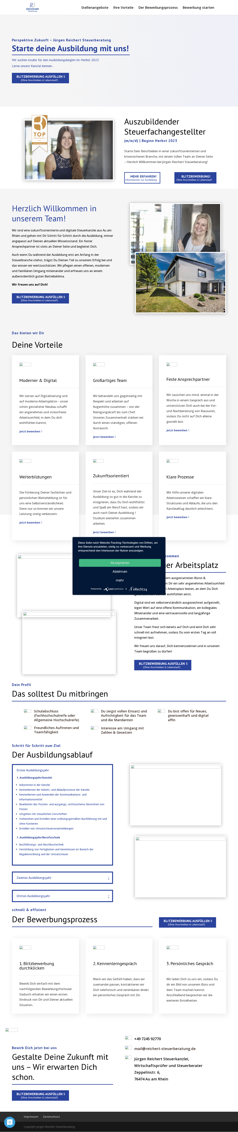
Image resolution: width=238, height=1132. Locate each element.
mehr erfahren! (143, 176)
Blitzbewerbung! (195, 176)
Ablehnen (119, 571)
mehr (120, 580)
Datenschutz (51, 1116)
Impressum (31, 1116)
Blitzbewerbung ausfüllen (39, 76)
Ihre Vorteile (123, 8)
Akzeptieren (119, 563)
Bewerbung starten (198, 8)
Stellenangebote (94, 8)
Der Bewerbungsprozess (158, 8)
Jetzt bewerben (29, 431)
